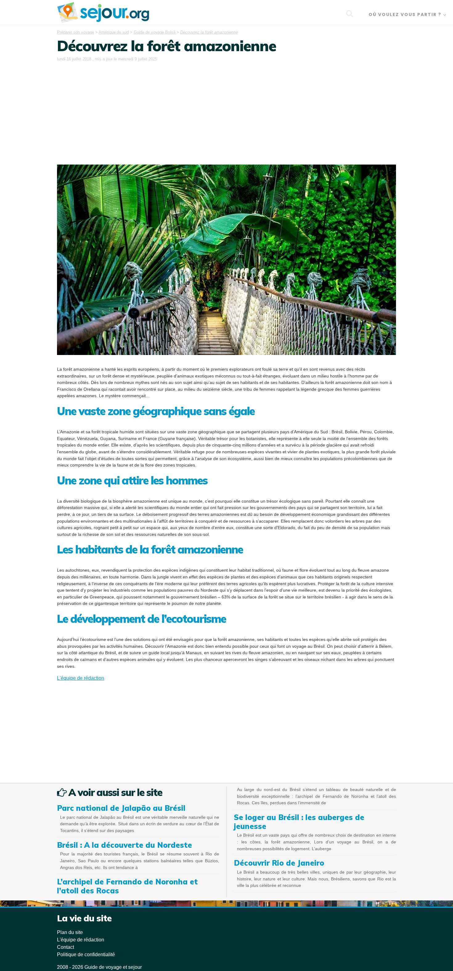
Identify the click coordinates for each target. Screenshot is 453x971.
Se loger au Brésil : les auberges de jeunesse (299, 822)
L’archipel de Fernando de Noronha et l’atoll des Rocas (127, 886)
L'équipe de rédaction (80, 678)
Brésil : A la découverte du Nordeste (124, 845)
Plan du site (70, 932)
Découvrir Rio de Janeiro (279, 862)
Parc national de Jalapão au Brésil (121, 808)
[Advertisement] (226, 109)
